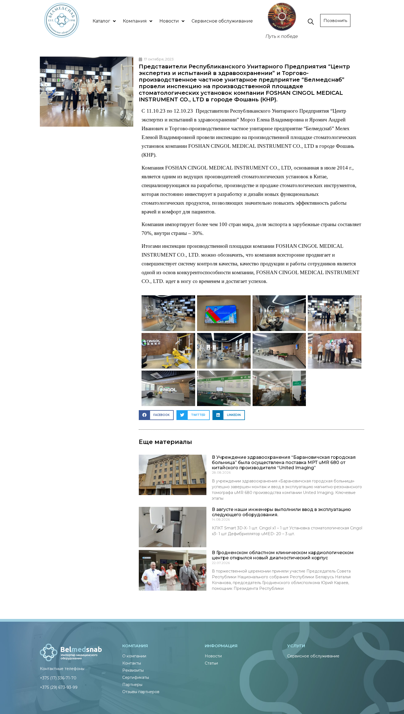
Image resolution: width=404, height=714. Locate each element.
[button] (156, 415)
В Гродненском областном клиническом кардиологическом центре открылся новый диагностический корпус (283, 555)
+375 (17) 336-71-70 (58, 678)
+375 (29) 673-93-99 (59, 687)
